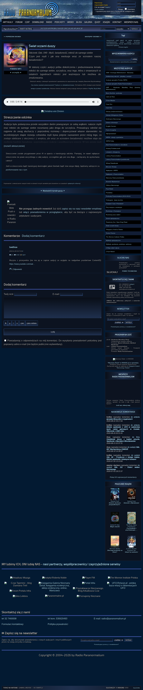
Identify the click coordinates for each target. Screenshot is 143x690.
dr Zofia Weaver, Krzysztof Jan (131, 541)
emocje (121, 44)
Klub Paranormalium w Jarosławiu (116, 145)
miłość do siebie (126, 40)
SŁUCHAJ (112, 265)
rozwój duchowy (133, 42)
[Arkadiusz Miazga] (20, 568)
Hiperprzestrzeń (111, 133)
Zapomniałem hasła (101, 5)
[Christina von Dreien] (53, 111)
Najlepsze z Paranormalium (114, 174)
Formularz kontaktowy (12, 615)
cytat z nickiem (31, 323)
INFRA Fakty (110, 141)
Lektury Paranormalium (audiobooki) (117, 159)
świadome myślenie (113, 45)
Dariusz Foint (115, 493)
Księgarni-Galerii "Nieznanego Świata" (128, 367)
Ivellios (13, 247)
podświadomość (112, 42)
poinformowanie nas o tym (16, 170)
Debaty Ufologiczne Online (114, 115)
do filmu (123, 430)
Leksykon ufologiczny (113, 152)
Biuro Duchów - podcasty (114, 93)
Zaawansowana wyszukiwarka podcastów (123, 62)
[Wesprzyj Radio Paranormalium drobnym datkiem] (123, 387)
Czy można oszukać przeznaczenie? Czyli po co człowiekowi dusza (52, 85)
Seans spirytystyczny (112, 218)
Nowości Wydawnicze (113, 181)
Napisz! (107, 7)
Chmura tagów (123, 47)
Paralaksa (109, 192)
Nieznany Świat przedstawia (115, 178)
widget (132, 284)
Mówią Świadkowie (112, 163)
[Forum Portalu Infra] (20, 581)
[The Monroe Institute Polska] (123, 568)
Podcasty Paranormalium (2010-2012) (118, 196)
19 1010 (117, 688)
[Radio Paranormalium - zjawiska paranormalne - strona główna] (32, 17)
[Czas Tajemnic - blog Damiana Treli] (20, 575)
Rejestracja (98, 3)
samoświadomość (112, 44)
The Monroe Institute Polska (115, 237)
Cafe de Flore (110, 97)
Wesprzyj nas (131, 22)
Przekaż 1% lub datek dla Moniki (66, 29)
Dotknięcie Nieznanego (113, 119)
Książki (106, 22)
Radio (49, 22)
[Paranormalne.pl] (54, 586)
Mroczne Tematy (111, 167)
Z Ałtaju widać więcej (112, 248)
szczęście (137, 40)
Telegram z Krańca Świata (114, 229)
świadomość (110, 40)
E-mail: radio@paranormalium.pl (110, 609)
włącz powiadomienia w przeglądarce (42, 212)
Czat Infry (109, 108)
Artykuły (8, 22)
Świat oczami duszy (112, 226)
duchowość (136, 44)
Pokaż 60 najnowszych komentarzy (123, 468)
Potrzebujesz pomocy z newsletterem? (123, 327)
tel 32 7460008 (9, 609)
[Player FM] (88, 568)
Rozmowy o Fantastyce (113, 211)
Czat (27, 22)
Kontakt (117, 22)
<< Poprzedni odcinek (12, 36)
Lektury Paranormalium (113, 156)
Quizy (97, 22)
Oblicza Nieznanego (112, 185)
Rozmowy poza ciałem (113, 214)
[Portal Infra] (88, 573)
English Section (111, 126)
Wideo (70, 22)
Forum (19, 22)
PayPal (91, 88)
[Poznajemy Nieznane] (88, 587)
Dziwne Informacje (112, 122)
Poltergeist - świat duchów (114, 200)
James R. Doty (115, 516)
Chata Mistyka (110, 100)
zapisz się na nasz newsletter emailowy (82, 209)
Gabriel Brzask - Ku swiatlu (31, 688)
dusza (122, 42)
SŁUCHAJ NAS (123, 258)
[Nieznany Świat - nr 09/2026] (123, 359)
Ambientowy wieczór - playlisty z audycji (118, 76)
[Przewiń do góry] (10, 269)
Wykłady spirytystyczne (113, 240)
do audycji (123, 439)
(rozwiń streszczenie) (14, 146)
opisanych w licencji (74, 183)
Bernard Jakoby (114, 541)
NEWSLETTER (123, 309)
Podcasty (60, 22)
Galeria (88, 22)
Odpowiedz (17, 269)
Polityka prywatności (58, 615)
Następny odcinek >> (93, 36)
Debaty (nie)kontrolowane (114, 111)
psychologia (128, 44)
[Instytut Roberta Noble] (54, 568)
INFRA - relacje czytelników (114, 137)
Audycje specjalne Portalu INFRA (116, 80)
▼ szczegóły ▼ (16, 73)
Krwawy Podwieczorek (113, 148)
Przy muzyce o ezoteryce (114, 207)
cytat (22, 323)
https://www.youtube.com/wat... (22, 264)
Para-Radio (109, 189)
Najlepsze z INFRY (112, 170)
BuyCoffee (97, 88)
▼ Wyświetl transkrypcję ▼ (52, 191)
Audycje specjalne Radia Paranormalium (119, 84)
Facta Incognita (111, 130)
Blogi (79, 22)
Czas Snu (109, 104)
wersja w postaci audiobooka (40, 88)
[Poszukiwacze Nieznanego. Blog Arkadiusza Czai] (88, 580)
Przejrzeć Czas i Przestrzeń (114, 203)
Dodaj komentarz (33, 235)
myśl (117, 40)
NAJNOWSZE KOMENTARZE (123, 402)
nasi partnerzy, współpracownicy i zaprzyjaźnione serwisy (81, 554)
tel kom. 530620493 (57, 609)
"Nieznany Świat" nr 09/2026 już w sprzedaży (123, 363)
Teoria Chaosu (110, 233)
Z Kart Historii (110, 251)
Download (38, 22)
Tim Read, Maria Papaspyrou (131, 518)
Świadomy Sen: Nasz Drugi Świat (116, 222)
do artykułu (123, 409)
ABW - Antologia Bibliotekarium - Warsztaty (119, 72)
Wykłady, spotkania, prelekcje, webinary (118, 244)
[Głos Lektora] (20, 587)
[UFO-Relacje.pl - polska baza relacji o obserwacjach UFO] (123, 579)
